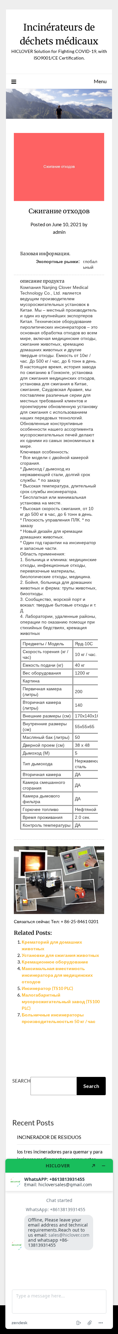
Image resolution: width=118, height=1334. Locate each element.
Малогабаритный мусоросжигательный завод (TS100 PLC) (61, 1001)
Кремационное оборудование (55, 961)
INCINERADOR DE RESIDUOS (49, 1137)
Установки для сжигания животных (60, 955)
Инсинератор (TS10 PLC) (47, 988)
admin (59, 232)
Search (21, 1081)
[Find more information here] (59, 1244)
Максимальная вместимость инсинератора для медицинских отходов (57, 975)
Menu (100, 81)
